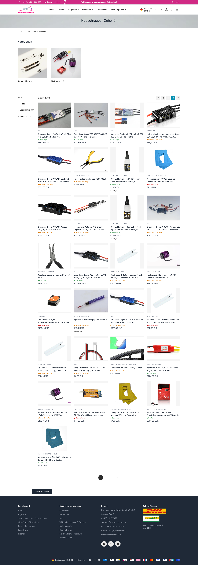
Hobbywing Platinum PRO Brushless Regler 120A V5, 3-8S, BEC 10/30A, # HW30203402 (90, 228)
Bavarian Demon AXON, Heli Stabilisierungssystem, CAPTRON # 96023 (162, 414)
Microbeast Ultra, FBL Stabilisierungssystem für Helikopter (54, 320)
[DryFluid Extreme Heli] (127, 159)
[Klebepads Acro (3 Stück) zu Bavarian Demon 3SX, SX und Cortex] (54, 438)
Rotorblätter (25, 81)
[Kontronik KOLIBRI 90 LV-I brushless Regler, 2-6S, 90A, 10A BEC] (163, 348)
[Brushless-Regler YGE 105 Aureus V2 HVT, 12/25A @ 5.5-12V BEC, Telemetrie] (127, 300)
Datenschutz (64, 514)
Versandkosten (65, 538)
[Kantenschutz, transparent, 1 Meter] (127, 348)
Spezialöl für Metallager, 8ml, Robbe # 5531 (90, 320)
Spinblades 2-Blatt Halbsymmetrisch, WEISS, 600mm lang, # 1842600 (163, 320)
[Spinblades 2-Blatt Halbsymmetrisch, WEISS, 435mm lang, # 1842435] (127, 255)
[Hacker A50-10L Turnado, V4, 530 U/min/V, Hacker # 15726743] (54, 393)
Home (51, 9)
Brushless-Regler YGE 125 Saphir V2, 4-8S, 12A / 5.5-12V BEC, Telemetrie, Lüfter (54, 180)
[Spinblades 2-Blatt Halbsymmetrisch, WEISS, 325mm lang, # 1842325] (54, 348)
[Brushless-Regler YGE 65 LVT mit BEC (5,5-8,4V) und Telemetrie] (54, 115)
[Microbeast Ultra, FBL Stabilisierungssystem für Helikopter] (54, 300)
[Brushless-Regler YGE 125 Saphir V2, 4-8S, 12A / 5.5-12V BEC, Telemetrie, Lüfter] (54, 159)
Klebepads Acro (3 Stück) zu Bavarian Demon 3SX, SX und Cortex (54, 458)
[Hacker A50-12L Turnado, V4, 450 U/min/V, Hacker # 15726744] (163, 255)
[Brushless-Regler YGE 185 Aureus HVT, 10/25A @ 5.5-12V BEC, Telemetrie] (54, 207)
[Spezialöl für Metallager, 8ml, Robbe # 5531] (91, 300)
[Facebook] (104, 544)
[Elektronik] (66, 63)
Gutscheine (102, 9)
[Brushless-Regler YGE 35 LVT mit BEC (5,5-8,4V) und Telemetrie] (127, 115)
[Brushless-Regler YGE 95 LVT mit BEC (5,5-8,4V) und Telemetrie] (91, 115)
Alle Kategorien (117, 9)
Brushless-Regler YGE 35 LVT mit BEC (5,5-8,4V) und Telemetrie (126, 135)
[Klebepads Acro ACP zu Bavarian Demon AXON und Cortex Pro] (163, 159)
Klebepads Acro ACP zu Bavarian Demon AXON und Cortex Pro (161, 180)
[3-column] (168, 98)
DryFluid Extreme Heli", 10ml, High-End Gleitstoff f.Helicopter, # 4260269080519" (125, 180)
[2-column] (163, 98)
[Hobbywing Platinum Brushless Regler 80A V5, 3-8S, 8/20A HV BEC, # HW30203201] (163, 115)
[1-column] (158, 98)
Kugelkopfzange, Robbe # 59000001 (90, 179)
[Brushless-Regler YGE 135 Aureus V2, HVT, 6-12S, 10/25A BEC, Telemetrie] (163, 207)
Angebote (72, 9)
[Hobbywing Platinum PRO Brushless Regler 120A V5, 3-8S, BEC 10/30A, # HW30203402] (91, 207)
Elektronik (57, 81)
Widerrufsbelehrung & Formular (72, 522)
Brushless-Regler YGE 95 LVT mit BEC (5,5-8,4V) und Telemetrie (90, 135)
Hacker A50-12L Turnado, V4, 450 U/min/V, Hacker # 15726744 (161, 276)
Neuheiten (86, 9)
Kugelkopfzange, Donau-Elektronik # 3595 (54, 276)
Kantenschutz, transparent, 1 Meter (126, 368)
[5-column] (178, 98)
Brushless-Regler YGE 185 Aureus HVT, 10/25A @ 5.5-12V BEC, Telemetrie (52, 228)
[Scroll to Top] (193, 552)
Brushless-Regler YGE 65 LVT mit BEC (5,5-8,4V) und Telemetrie (54, 135)
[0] (177, 9)
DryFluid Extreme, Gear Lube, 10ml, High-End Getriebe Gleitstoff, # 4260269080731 (125, 228)
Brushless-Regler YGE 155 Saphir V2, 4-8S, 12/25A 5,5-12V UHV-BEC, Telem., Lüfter (90, 276)
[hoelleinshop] (26, 10)
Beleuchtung (23, 530)
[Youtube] (118, 544)
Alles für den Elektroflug (28, 522)
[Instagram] (65, 4)
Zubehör (21, 534)
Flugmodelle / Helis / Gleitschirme (32, 518)
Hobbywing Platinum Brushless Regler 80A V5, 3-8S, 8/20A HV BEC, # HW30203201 (163, 135)
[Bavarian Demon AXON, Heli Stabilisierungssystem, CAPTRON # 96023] (163, 393)
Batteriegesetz (65, 526)
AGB (61, 518)
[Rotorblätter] (32, 63)
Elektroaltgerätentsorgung (70, 534)
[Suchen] (161, 9)
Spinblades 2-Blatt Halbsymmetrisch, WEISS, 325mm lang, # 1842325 (54, 369)
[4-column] (173, 98)
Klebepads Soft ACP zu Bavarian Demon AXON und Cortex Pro (124, 413)
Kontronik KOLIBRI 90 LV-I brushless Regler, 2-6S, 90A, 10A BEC (162, 369)
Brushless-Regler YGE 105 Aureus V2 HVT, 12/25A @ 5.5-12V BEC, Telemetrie (126, 321)
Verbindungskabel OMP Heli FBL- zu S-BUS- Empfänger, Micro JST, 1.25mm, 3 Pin (89, 369)
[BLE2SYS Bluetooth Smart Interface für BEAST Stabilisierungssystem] (91, 393)
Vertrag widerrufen (41, 491)
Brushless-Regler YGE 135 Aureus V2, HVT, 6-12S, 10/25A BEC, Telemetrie (163, 228)
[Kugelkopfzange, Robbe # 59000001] (91, 159)
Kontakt (61, 9)
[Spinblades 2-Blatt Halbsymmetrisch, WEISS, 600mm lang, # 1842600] (163, 300)
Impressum (64, 510)
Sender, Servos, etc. (26, 526)
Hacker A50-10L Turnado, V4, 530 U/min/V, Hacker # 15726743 (52, 413)
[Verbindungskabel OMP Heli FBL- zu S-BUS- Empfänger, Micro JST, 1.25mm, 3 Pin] (91, 348)
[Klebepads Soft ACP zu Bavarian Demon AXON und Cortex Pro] (127, 393)
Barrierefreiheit (65, 530)
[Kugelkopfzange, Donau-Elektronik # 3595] (54, 255)
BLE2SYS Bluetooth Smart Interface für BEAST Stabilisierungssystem (89, 413)
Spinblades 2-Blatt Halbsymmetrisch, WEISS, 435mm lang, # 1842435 (126, 276)
